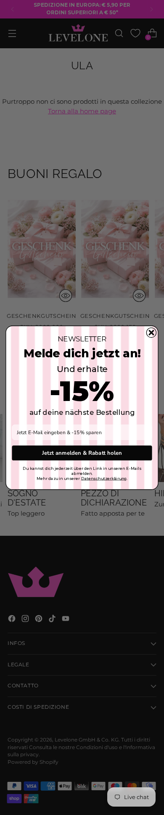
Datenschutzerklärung (104, 478)
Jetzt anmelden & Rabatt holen (82, 452)
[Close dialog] (151, 332)
